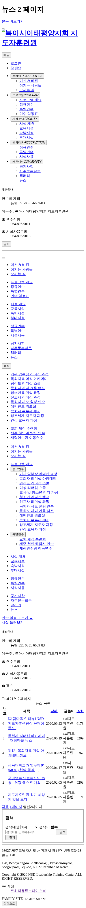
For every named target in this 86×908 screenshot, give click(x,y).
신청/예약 (28, 142)
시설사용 (26, 156)
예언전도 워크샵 (23, 406)
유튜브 (26, 891)
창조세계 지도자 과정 (27, 416)
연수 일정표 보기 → (17, 618)
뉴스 (22, 180)
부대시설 (26, 137)
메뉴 (6, 55)
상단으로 (9, 903)
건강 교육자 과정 (24, 420)
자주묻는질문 (30, 171)
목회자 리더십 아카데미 (29, 379)
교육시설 (26, 128)
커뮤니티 (26, 161)
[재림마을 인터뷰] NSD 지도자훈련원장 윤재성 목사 (26, 723)
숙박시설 (26, 133)
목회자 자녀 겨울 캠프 (28, 388)
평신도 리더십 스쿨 (26, 383)
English (16, 68)
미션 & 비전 (28, 81)
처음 (5, 807)
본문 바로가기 (13, 21)
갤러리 (24, 176)
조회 (80, 711)
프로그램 (25, 95)
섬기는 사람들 (30, 85)
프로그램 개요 (30, 100)
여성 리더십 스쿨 (32, 488)
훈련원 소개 (27, 76)
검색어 (48, 827)
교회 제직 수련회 (24, 428)
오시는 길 (26, 90)
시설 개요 (26, 123)
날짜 (54, 711)
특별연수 (26, 109)
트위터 (16, 891)
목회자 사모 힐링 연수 (28, 402)
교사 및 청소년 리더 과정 (38, 492)
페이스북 (39, 891)
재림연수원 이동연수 (27, 437)
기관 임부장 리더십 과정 (30, 374)
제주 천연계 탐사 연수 (28, 433)
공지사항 (26, 166)
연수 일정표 (28, 114)
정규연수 (26, 104)
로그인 (16, 63)
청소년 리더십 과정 (26, 392)
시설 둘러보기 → (15, 622)
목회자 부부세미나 (25, 411)
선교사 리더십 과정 (26, 397)
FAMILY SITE (12, 899)
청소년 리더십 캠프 (34, 497)
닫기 (6, 244)
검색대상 (12, 827)
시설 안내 (24, 118)
